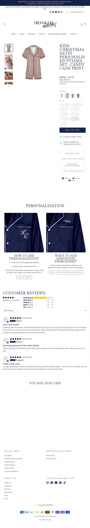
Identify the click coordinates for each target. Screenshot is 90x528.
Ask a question (72, 171)
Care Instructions (72, 159)
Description (72, 154)
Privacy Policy (9, 468)
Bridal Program (9, 465)
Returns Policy (51, 458)
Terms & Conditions (11, 471)
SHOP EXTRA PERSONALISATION (66, 272)
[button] (28, 298)
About (73, 34)
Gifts (42, 34)
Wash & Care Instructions (13, 458)
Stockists (7, 489)
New (13, 34)
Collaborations (9, 462)
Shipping (72, 82)
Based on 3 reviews (11, 300)
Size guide (8, 455)
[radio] (61, 95)
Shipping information (72, 165)
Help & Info (50, 455)
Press (6, 499)
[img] (16, 318)
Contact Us (8, 486)
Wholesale (8, 492)
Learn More (24, 277)
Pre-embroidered (57, 34)
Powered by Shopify (45, 520)
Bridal (32, 34)
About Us (7, 483)
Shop (22, 34)
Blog (6, 495)
